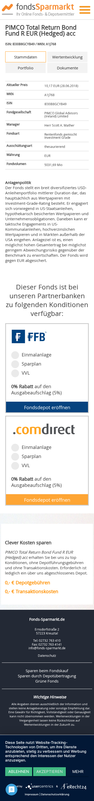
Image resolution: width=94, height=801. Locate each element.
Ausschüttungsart (19, 145)
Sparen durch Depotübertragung (47, 675)
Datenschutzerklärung (55, 794)
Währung (13, 155)
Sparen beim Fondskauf (47, 670)
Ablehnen (18, 771)
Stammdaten (25, 56)
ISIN (9, 103)
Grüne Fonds (46, 681)
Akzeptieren (49, 771)
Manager (13, 124)
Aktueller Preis (17, 85)
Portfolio (25, 67)
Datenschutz (47, 655)
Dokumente (67, 67)
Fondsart (13, 133)
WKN (10, 94)
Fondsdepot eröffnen (47, 407)
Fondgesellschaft (19, 112)
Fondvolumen (16, 164)
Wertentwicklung (67, 56)
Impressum (32, 794)
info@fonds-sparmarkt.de (47, 648)
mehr (78, 771)
